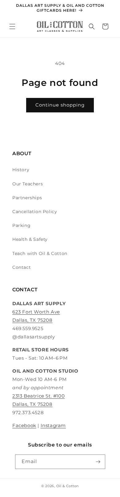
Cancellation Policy (34, 211)
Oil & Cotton (67, 486)
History (20, 169)
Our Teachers (27, 184)
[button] (12, 26)
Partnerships (27, 197)
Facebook (24, 425)
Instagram (53, 425)
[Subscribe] (98, 462)
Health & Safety (30, 239)
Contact (21, 267)
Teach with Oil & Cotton (39, 253)
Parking (21, 225)
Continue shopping (60, 105)
